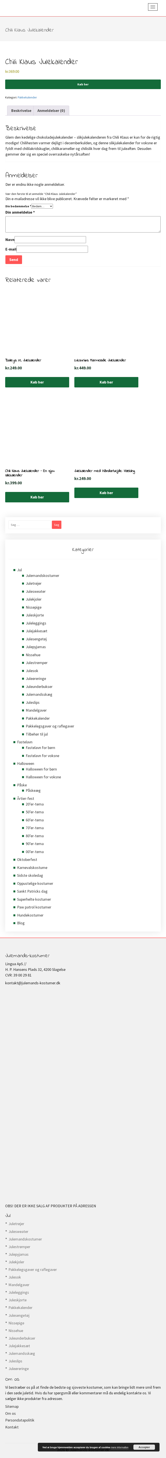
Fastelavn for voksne (42, 755)
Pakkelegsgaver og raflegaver (50, 726)
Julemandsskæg (39, 694)
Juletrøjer (34, 583)
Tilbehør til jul (37, 734)
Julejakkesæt (36, 630)
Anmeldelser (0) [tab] (51, 110)
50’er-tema (35, 811)
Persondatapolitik (19, 1420)
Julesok (32, 670)
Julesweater (36, 591)
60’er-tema (35, 819)
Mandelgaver (36, 710)
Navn (9, 239)
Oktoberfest (27, 859)
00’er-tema (35, 851)
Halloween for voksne (43, 776)
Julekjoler (34, 599)
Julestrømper (37, 662)
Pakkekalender (27, 97)
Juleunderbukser (39, 686)
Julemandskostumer (42, 575)
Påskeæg (33, 790)
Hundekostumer (30, 915)
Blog (21, 922)
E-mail (10, 249)
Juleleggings (36, 623)
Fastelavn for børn (40, 747)
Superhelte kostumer (34, 899)
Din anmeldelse (20, 212)
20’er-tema (35, 804)
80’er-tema (35, 835)
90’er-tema (35, 843)
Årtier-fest (25, 798)
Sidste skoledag (30, 875)
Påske (22, 784)
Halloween (25, 763)
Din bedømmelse (18, 206)
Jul (19, 569)
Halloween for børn (41, 769)
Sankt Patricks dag (32, 891)
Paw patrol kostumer (34, 907)
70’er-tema (35, 827)
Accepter (144, 1447)
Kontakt (12, 1427)
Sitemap (12, 1406)
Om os (10, 1413)
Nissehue (33, 654)
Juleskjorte (35, 615)
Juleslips (33, 702)
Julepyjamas (36, 646)
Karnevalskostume (32, 867)
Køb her (83, 84)
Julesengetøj (36, 638)
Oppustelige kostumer (35, 883)
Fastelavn (24, 741)
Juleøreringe (36, 678)
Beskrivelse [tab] (21, 110)
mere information (119, 1447)
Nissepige (34, 607)
